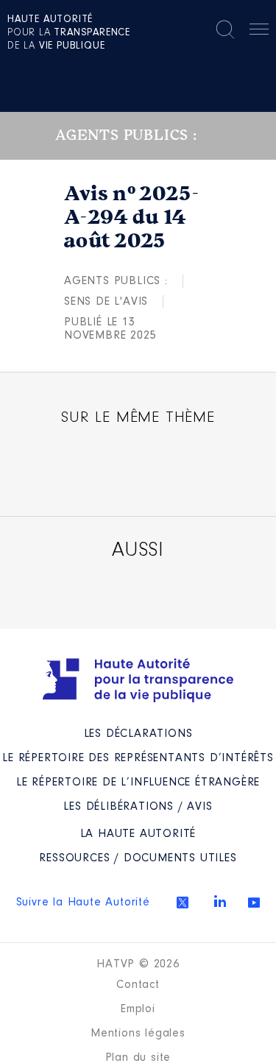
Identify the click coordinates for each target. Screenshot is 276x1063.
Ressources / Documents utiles (137, 858)
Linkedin (220, 901)
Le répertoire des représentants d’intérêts (138, 758)
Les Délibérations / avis (137, 807)
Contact (138, 985)
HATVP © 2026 (138, 964)
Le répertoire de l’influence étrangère (138, 782)
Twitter (182, 902)
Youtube (254, 902)
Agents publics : (116, 281)
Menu (259, 31)
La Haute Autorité (138, 834)
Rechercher (225, 29)
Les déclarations (138, 734)
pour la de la (68, 33)
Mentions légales (138, 1033)
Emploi (138, 1009)
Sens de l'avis (106, 302)
